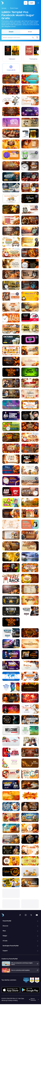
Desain (11, 32)
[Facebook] (20, 915)
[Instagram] (26, 915)
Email (30, 32)
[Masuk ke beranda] (2, 3)
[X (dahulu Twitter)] (31, 915)
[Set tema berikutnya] (39, 52)
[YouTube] (37, 915)
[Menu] (38, 3)
